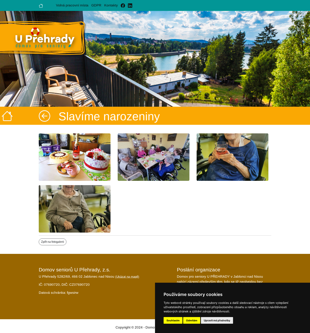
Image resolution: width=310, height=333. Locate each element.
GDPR (96, 5)
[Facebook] (122, 5)
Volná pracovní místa (72, 5)
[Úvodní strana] (41, 5)
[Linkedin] (130, 5)
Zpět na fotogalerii (52, 241)
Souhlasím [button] (173, 320)
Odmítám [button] (191, 320)
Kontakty (111, 5)
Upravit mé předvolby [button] (217, 320)
